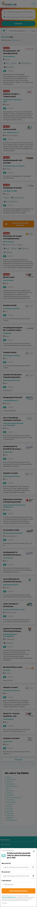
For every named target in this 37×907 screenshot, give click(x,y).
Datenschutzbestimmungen (9, 897)
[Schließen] (33, 851)
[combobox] (16, 867)
